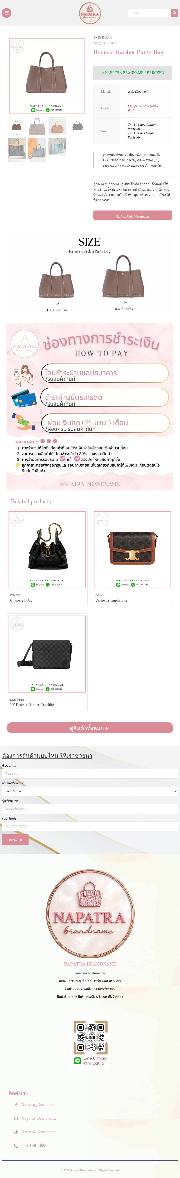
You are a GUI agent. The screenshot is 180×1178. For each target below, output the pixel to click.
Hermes (112, 43)
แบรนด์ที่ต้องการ (13, 783)
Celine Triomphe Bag (111, 600)
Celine (98, 595)
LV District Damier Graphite (32, 705)
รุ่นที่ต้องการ (10, 801)
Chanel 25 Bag (21, 600)
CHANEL (15, 595)
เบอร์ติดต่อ (9, 818)
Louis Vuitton (17, 699)
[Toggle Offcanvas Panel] (6, 13)
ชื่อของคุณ (9, 765)
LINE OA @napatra (133, 216)
